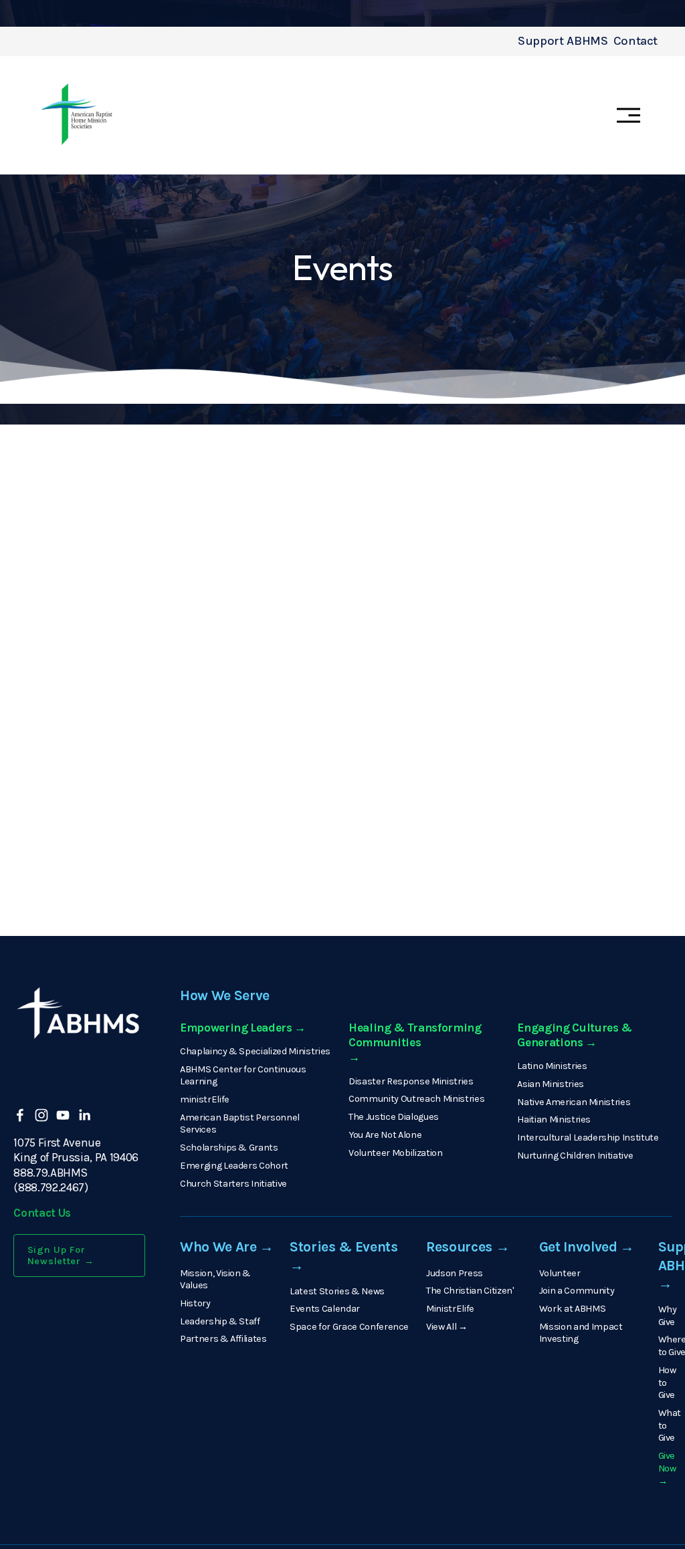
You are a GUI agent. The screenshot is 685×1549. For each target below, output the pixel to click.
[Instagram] (41, 1115)
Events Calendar (325, 1308)
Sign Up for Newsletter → (60, 1255)
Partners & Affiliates (223, 1338)
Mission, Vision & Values (215, 1280)
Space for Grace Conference (349, 1326)
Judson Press (454, 1273)
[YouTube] (63, 1115)
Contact (635, 40)
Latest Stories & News (337, 1291)
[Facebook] (20, 1115)
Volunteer (560, 1273)
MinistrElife (450, 1308)
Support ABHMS (562, 40)
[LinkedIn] (84, 1115)
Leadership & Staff (220, 1321)
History (195, 1303)
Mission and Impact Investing (581, 1333)
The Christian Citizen (469, 1290)
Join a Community (577, 1290)
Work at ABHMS (572, 1308)
